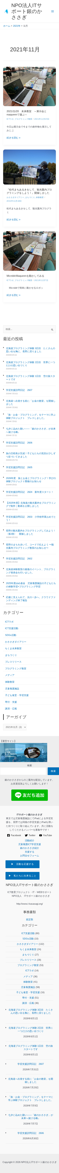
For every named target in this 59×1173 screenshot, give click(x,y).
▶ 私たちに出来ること (22, 875)
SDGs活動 (10, 635)
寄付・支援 (11, 702)
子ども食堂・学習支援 (17, 695)
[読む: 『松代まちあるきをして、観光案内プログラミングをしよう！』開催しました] (29, 167)
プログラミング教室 (15, 668)
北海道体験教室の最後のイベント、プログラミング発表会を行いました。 (31, 571)
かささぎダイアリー (15, 642)
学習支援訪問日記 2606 (19, 442)
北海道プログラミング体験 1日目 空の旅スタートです (30, 378)
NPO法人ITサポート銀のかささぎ (26, 11)
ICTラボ (9, 622)
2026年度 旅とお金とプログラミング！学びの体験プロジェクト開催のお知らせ (31, 480)
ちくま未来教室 (13, 648)
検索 (29, 765)
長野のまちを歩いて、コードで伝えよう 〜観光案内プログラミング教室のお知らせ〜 (30, 546)
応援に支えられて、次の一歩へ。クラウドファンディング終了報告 (31, 599)
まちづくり (11, 655)
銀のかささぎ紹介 (29, 848)
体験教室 (9, 682)
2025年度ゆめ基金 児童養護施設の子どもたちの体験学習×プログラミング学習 (31, 585)
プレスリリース (13, 662)
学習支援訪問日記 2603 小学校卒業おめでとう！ (31, 518)
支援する (29, 852)
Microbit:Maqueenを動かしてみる (25, 275)
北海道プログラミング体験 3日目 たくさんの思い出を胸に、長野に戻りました (30, 350)
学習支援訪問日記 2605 (19, 467)
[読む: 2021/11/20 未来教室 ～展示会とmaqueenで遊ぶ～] (29, 86)
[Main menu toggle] (52, 11)
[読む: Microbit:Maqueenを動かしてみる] (29, 251)
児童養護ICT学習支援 (29, 844)
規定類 (29, 919)
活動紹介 (29, 840)
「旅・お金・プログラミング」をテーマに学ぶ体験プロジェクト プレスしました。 (31, 416)
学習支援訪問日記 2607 (20, 390)
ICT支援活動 (11, 628)
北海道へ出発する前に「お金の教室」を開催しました (31, 402)
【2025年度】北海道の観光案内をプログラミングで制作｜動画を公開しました (31, 504)
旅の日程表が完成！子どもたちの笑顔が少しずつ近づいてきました (31, 455)
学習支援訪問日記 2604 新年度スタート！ (29, 492)
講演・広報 (11, 708)
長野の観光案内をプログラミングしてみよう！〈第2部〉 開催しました (31, 532)
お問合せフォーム (29, 855)
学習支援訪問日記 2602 (19, 558)
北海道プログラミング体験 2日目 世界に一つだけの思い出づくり (30, 364)
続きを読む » (13, 138)
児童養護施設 (12, 688)
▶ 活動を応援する (25, 864)
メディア (9, 675)
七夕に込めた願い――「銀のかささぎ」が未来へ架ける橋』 (31, 430)
